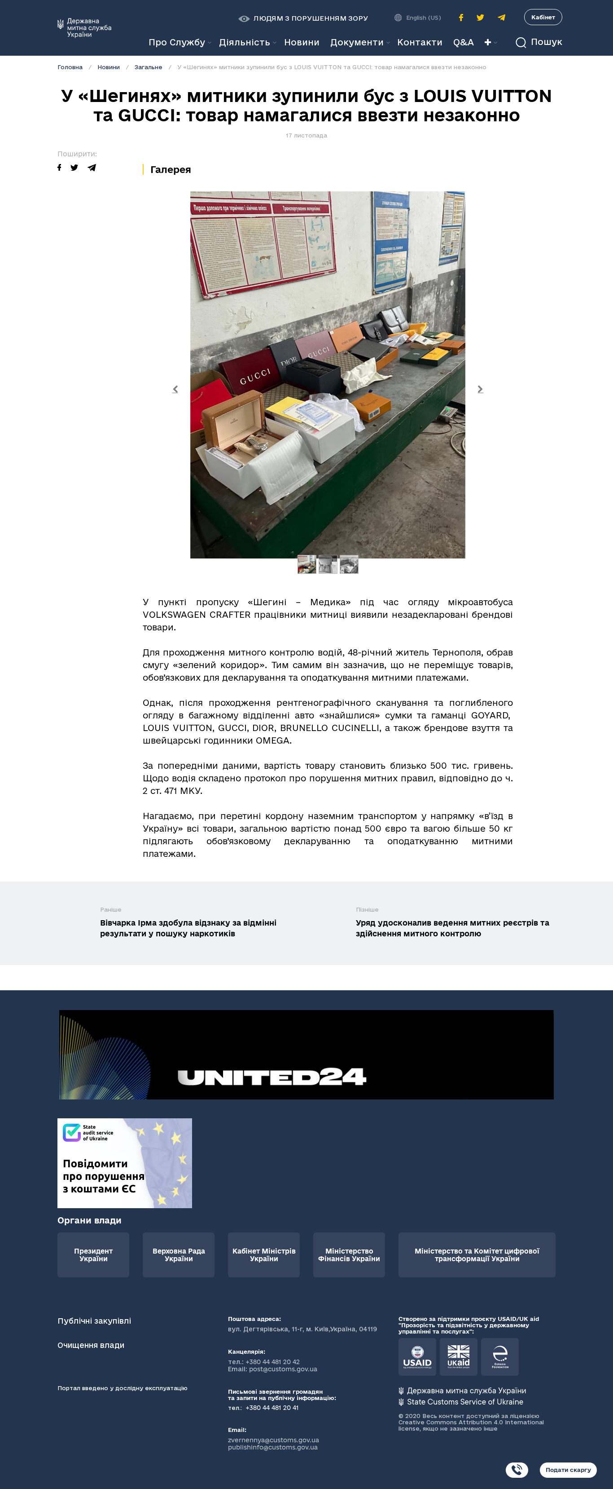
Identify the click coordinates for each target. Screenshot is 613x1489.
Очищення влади (92, 1345)
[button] (303, 18)
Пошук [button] (545, 42)
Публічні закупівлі (94, 1320)
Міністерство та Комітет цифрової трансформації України (477, 1255)
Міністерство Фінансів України (349, 1255)
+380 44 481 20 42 (272, 1361)
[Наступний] (481, 389)
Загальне (148, 67)
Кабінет (543, 17)
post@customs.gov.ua (283, 1369)
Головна (70, 67)
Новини (108, 67)
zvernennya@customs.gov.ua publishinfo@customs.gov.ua (273, 1443)
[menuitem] (301, 42)
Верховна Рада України (179, 1255)
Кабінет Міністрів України (264, 1255)
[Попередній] (175, 389)
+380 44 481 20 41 (271, 1407)
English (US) (423, 17)
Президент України (93, 1255)
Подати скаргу (568, 1470)
